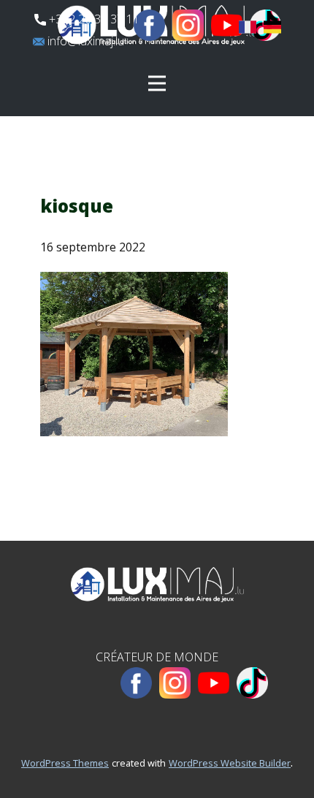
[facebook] (149, 25)
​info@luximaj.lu (84, 41)
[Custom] (252, 683)
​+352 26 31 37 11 (92, 19)
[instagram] (188, 25)
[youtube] (226, 25)
